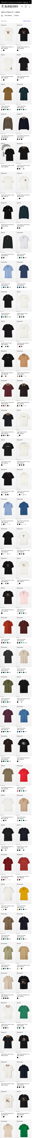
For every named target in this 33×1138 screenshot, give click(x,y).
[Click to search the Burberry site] (22, 6)
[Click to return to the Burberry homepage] (11, 6)
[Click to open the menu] (29, 6)
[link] (8, 15)
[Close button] (30, 2)
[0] (26, 6)
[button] (25, 2)
